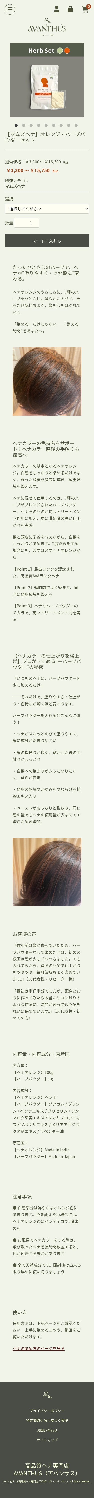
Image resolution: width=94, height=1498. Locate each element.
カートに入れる (47, 241)
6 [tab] (54, 126)
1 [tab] (17, 126)
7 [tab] (62, 126)
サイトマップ (47, 1440)
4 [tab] (39, 126)
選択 (9, 198)
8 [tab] (69, 126)
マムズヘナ (15, 186)
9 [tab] (77, 126)
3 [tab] (32, 126)
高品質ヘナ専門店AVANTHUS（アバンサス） (47, 1469)
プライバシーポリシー (47, 1410)
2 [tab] (24, 126)
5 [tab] (47, 126)
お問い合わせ (47, 1430)
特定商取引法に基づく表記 (47, 1420)
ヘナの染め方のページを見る (39, 1348)
